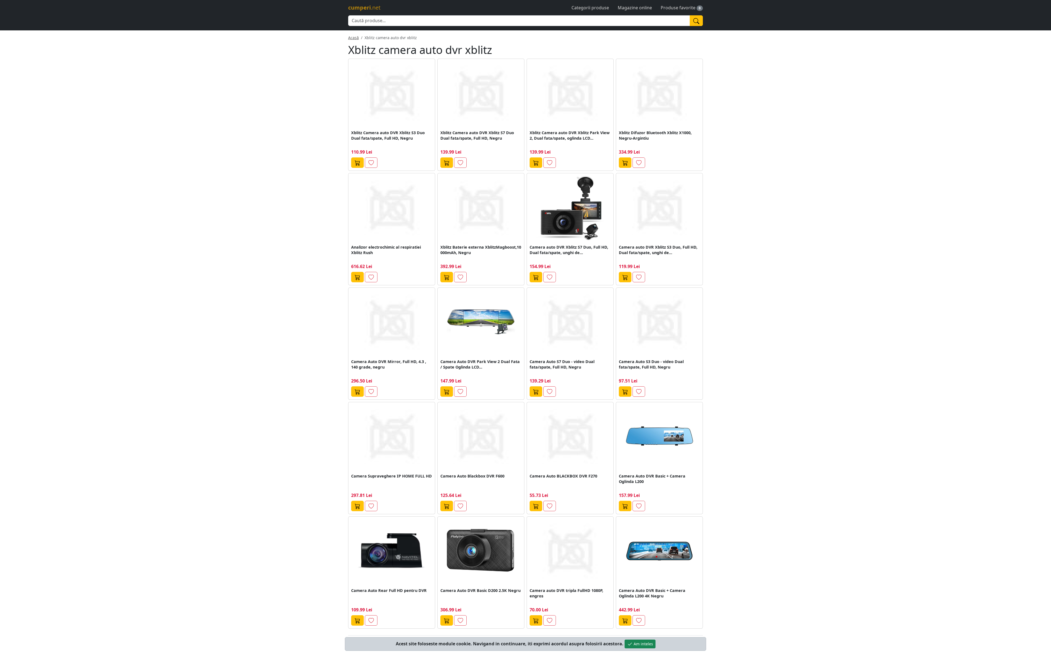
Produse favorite (678, 8)
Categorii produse (590, 8)
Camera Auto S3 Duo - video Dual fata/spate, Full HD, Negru (651, 364)
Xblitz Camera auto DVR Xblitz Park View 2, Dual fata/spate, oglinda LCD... (570, 135)
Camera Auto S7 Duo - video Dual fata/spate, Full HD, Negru (562, 364)
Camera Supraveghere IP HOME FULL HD (391, 476)
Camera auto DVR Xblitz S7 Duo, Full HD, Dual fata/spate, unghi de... (569, 249)
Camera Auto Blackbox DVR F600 (472, 476)
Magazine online (635, 8)
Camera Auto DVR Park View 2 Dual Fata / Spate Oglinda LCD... (480, 364)
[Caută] (696, 20)
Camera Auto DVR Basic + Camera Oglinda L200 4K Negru (652, 593)
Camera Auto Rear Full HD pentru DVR (389, 590)
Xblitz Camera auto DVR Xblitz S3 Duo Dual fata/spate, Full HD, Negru (388, 135)
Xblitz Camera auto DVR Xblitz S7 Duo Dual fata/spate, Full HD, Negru (477, 135)
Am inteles (643, 643)
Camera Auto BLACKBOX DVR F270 (563, 476)
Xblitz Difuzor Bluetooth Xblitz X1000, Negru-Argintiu (655, 135)
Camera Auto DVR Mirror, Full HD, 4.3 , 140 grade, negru (388, 364)
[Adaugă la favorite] (371, 162)
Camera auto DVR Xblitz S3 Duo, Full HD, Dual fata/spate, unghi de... (658, 249)
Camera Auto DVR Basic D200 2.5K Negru (480, 590)
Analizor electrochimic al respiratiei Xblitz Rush (386, 249)
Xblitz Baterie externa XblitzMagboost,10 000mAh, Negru (480, 249)
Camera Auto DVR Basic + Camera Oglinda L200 (652, 478)
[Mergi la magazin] (357, 162)
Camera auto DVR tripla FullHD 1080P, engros (566, 593)
